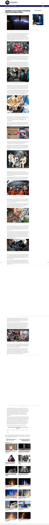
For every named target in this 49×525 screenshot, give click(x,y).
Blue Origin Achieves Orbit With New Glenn (24, 486)
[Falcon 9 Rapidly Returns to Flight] (24, 515)
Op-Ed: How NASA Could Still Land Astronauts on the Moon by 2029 (24, 451)
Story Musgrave (28, 435)
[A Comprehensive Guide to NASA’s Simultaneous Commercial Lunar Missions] (11, 469)
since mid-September (13, 117)
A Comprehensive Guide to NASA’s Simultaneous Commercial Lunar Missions (11, 474)
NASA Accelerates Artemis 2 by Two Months (24, 463)
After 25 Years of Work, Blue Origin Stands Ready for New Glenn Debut (11, 497)
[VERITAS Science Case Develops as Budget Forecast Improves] (1, 262)
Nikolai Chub (7, 435)
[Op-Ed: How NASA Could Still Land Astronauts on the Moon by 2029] (24, 447)
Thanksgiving (10, 436)
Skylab (29, 436)
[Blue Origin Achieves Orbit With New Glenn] (24, 481)
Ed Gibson (17, 436)
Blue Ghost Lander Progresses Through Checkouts (10, 486)
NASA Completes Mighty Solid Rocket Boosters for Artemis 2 (23, 474)
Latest (42, 2)
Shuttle (7, 436)
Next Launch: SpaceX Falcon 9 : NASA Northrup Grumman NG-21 (12, 7)
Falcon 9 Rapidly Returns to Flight (23, 519)
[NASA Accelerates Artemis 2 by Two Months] (24, 458)
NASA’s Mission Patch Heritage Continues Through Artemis (10, 463)
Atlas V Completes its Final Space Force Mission (10, 520)
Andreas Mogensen (17, 435)
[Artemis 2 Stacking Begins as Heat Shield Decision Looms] (24, 492)
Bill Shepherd (21, 436)
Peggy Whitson (26, 436)
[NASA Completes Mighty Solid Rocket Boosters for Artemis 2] (24, 469)
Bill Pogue (14, 436)
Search (43, 12)
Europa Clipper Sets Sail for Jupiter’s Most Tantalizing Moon (11, 509)
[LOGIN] (43, 6)
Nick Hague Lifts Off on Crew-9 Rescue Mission (23, 509)
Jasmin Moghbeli (12, 435)
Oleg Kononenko (23, 435)
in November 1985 (14, 171)
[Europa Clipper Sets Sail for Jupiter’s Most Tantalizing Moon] (11, 504)
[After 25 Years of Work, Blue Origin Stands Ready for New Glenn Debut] (11, 492)
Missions (10, 442)
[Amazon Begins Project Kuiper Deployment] (11, 447)
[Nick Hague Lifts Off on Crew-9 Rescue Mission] (24, 504)
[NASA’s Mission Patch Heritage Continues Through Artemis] (11, 458)
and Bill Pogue (13, 143)
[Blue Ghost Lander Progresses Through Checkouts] (11, 481)
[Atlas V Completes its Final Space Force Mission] (11, 515)
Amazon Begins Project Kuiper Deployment (10, 451)
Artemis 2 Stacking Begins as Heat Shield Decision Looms (24, 497)
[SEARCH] (41, 6)
